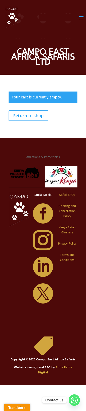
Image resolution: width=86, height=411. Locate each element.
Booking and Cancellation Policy (67, 211)
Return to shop (28, 115)
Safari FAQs (67, 195)
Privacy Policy (67, 243)
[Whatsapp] (74, 400)
